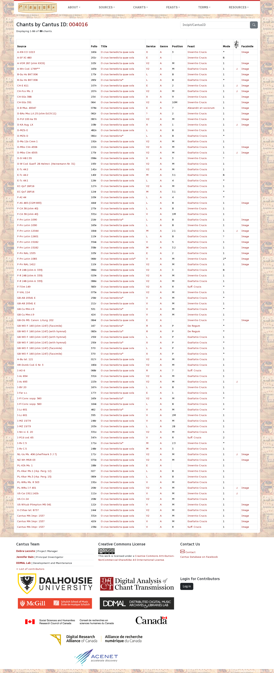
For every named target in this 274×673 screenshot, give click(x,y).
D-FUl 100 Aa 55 (27, 119)
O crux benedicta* (112, 80)
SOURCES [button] (106, 7)
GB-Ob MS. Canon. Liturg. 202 (35, 320)
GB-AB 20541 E (26, 297)
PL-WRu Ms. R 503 (28, 482)
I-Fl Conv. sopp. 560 (29, 398)
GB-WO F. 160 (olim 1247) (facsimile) (39, 325)
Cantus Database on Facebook (199, 556)
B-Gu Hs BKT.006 (27, 74)
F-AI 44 (21, 197)
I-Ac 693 (22, 381)
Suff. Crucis (194, 286)
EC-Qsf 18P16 (25, 186)
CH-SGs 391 (24, 102)
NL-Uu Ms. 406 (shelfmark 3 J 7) (37, 454)
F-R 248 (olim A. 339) (29, 270)
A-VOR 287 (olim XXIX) (31, 63)
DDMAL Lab (23, 563)
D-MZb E (22, 130)
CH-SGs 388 (24, 96)
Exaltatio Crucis (197, 68)
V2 (147, 63)
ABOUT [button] (73, 7)
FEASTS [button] (172, 7)
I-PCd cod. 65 (25, 437)
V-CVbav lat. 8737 (28, 510)
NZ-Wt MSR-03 (26, 459)
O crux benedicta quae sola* (118, 258)
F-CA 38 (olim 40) (27, 208)
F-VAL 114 (23, 292)
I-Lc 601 (22, 409)
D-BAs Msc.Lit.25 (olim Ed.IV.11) (36, 113)
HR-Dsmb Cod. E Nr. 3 (30, 364)
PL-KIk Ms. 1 (25, 465)
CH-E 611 (23, 85)
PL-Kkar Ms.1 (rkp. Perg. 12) (34, 471)
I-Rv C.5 (22, 443)
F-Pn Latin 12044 (27, 230)
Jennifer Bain (25, 557)
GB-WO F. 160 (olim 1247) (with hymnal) (41, 331)
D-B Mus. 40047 (26, 107)
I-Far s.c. (22, 392)
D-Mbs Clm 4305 (27, 152)
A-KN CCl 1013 (26, 52)
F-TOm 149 (23, 286)
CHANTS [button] (139, 7)
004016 (78, 24)
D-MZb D (22, 135)
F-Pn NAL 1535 (26, 253)
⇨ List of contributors (30, 569)
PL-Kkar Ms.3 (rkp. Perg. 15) (34, 476)
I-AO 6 (21, 370)
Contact (190, 552)
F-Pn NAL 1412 (26, 264)
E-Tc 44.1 (22, 180)
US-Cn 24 (23, 499)
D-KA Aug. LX (25, 124)
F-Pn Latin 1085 (27, 258)
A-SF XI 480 (24, 57)
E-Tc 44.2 (22, 169)
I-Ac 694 (22, 376)
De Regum (194, 325)
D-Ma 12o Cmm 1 (27, 141)
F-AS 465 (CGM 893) (29, 202)
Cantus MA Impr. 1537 (31, 515)
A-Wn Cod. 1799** (28, 68)
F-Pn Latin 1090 (27, 219)
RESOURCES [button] (237, 7)
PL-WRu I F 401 (26, 487)
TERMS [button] (203, 7)
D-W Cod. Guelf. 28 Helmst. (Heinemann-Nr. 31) (46, 163)
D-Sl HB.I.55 (24, 158)
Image (245, 52)
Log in (187, 586)
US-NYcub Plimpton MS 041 (34, 504)
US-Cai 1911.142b (28, 493)
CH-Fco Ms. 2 (25, 91)
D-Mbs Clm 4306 (27, 147)
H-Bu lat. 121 (25, 359)
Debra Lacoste (25, 551)
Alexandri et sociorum (201, 107)
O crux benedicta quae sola (117, 52)
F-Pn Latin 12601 (27, 236)
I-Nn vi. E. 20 (25, 432)
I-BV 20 (21, 387)
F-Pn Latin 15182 (27, 242)
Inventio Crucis (197, 52)
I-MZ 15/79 (24, 420)
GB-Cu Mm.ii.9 (25, 309)
